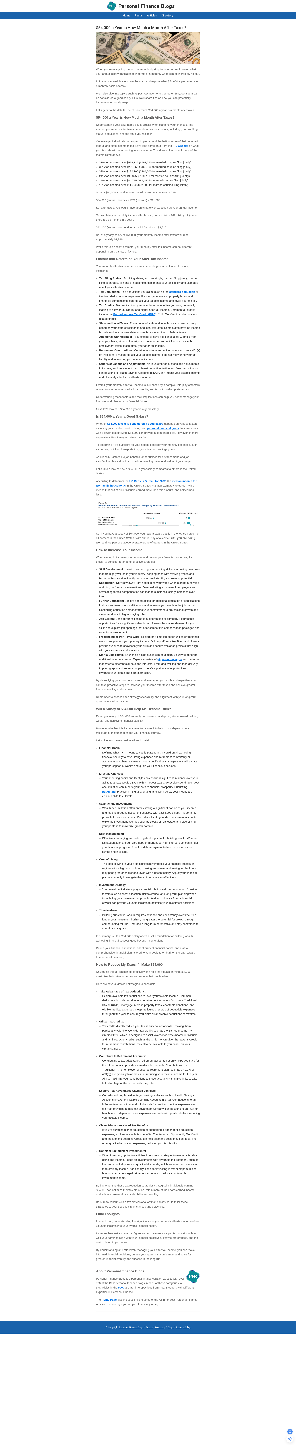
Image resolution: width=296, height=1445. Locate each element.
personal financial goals (163, 428)
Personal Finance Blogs (131, 1327)
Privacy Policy (183, 1327)
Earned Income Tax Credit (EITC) (134, 314)
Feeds (149, 1327)
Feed (121, 1287)
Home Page (109, 1299)
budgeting (109, 791)
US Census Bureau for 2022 (147, 481)
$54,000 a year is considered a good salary (135, 423)
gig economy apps (169, 659)
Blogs (171, 1327)
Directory (160, 1327)
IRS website (180, 145)
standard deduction (182, 291)
